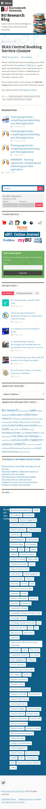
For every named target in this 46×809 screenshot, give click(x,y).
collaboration (16, 414)
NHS (5, 57)
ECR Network (31, 545)
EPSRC (13, 549)
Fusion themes (16, 574)
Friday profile (32, 559)
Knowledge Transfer (18, 618)
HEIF (32, 584)
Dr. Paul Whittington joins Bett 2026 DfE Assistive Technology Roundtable (27, 359)
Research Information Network (22, 459)
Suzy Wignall (27, 57)
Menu (8, 3)
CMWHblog (5, 415)
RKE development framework (21, 448)
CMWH (40, 411)
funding (11, 425)
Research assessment (19, 680)
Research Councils (30, 444)
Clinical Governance (16, 96)
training (14, 451)
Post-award (34, 650)
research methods (17, 714)
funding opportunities (26, 425)
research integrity (33, 709)
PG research (15, 650)
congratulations (26, 419)
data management (17, 540)
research (10, 99)
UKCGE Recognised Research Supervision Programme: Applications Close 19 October (27, 316)
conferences (15, 535)
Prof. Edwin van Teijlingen (25, 436)
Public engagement (18, 660)
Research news (19, 99)
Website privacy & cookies (29, 799)
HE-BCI (24, 584)
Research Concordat (18, 694)
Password (22, 201)
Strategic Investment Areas (21, 743)
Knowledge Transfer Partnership (23, 623)
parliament (15, 638)
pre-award (35, 655)
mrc (39, 623)
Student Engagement (18, 748)
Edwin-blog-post (20, 422)
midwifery (28, 433)
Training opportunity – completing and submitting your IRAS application (25, 120)
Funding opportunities (19, 564)
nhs (4, 99)
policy (25, 650)
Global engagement (31, 574)
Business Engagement (28, 520)
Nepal (35, 432)
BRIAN (36, 510)
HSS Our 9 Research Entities (21, 589)
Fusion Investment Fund (19, 569)
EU (33, 422)
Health (5, 429)
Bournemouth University (14, 11)
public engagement (32, 439)
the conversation (32, 753)
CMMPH (33, 410)
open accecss (16, 633)
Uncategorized (31, 758)
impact (24, 429)
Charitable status (8, 799)
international (25, 603)
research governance (18, 704)
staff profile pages (17, 738)
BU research (10, 410)
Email (5, 264)
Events (5, 425)
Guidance (29, 579)
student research (17, 753)
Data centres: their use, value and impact (17, 480)
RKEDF (33, 448)
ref (13, 444)
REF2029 (26, 675)
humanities (15, 594)
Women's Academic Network (28, 763)
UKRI (6, 492)
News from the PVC (18, 628)
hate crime (15, 584)
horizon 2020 (13, 429)
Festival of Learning (18, 559)
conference (16, 419)
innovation (31, 429)
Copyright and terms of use (13, 802)
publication (16, 440)
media (22, 433)
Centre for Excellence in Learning (23, 525)
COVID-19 (27, 535)
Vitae (13, 763)
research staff (35, 719)
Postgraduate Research (19, 655)
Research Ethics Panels (19, 699)
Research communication (20, 689)
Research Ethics (13, 57)
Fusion (40, 425)
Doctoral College (37, 418)
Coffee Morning (34, 530)
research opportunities (19, 719)
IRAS (38, 96)
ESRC (30, 422)
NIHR (42, 433)
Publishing (31, 660)
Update (28, 99)
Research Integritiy (18, 709)
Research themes (17, 728)
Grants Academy (17, 579)
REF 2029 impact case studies (22, 670)
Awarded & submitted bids (21, 510)
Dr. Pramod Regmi (7, 422)
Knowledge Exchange (19, 608)
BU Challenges (16, 515)
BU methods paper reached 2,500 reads (25, 301)
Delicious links (32, 540)
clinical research (29, 96)
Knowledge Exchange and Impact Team (26, 613)
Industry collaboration (19, 598)
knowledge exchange (11, 432)
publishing (7, 444)
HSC (20, 429)
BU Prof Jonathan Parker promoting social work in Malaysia (26, 371)
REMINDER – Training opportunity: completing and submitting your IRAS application (26, 164)
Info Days (33, 598)
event (38, 422)
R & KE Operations (18, 665)
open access (6, 436)
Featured (14, 554)
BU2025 (14, 520)
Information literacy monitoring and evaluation (19, 477)
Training (14, 758)
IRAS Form (31, 65)
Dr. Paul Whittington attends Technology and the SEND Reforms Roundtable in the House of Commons (27, 345)
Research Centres (17, 684)
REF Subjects (16, 675)
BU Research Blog (13, 17)
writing (13, 768)
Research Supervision (19, 724)
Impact (24, 594)
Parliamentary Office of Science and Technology (24, 644)
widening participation (24, 452)
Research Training (33, 728)
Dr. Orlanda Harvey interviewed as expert (25, 330)
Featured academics (27, 554)
